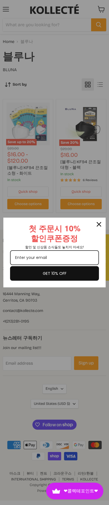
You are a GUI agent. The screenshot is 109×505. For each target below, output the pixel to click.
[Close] (99, 224)
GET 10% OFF (55, 273)
